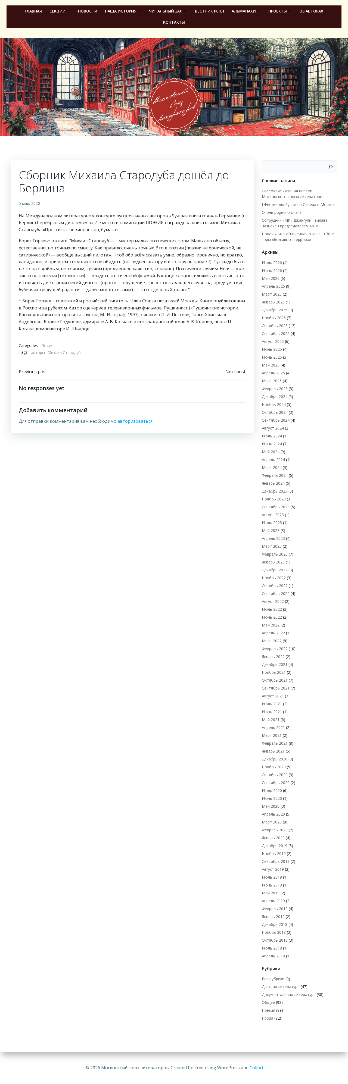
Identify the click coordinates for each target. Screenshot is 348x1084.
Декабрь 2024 (274, 396)
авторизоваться (135, 421)
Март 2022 (272, 640)
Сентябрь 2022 (276, 593)
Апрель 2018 (273, 955)
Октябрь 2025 (275, 325)
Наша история (120, 11)
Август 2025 (273, 341)
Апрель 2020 (273, 814)
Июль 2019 (272, 877)
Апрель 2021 (273, 727)
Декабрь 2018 (274, 924)
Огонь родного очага (282, 212)
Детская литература (281, 986)
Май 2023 (270, 530)
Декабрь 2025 (274, 309)
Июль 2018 (272, 948)
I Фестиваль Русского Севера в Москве (298, 204)
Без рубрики (273, 978)
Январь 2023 (273, 562)
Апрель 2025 (273, 372)
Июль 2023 (272, 522)
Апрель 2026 (273, 286)
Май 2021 (270, 719)
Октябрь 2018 (275, 940)
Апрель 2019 (273, 900)
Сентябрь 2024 (276, 420)
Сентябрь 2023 (276, 506)
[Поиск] (330, 167)
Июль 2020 (272, 790)
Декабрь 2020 (274, 759)
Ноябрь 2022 (274, 577)
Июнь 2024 (272, 443)
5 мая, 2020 (29, 203)
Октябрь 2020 (275, 774)
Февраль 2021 (275, 743)
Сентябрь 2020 (276, 782)
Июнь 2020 (272, 798)
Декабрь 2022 (274, 569)
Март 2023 (272, 546)
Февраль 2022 (275, 648)
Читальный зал (165, 11)
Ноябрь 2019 (274, 853)
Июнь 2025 (272, 357)
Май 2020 (270, 806)
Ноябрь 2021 (274, 672)
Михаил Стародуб (64, 352)
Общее (268, 1002)
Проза (267, 1018)
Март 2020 (272, 822)
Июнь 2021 (272, 711)
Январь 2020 (273, 837)
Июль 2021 (272, 703)
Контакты (174, 22)
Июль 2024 (272, 435)
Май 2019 (270, 892)
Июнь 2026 (272, 270)
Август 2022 (273, 601)
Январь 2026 (273, 302)
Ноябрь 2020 (274, 766)
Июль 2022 (272, 609)
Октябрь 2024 (275, 412)
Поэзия (48, 345)
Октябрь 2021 (275, 680)
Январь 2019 (273, 916)
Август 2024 (273, 428)
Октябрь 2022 (275, 585)
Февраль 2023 (275, 554)
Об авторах (311, 11)
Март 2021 (272, 735)
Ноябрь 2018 (274, 932)
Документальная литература (289, 994)
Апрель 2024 (273, 459)
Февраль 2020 (275, 829)
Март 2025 (272, 380)
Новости (87, 11)
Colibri (256, 1068)
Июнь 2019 (272, 885)
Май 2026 (270, 278)
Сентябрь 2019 (276, 861)
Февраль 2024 (275, 475)
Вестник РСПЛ (209, 11)
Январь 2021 (273, 751)
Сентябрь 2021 (276, 688)
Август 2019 (273, 869)
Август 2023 (273, 514)
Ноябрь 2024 (274, 404)
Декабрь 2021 (274, 664)
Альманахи (244, 11)
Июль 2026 (272, 262)
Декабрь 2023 (274, 491)
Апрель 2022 (273, 632)
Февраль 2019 (275, 908)
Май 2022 (270, 625)
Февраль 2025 (275, 388)
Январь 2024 (273, 483)
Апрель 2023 (273, 538)
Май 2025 (270, 365)
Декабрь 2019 (274, 845)
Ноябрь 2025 (274, 317)
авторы (38, 352)
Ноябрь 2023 (274, 499)
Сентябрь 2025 (276, 333)
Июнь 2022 (272, 617)
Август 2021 (273, 695)
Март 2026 (272, 294)
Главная (33, 11)
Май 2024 (270, 451)
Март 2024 (272, 467)
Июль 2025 (272, 349)
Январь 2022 (273, 656)
